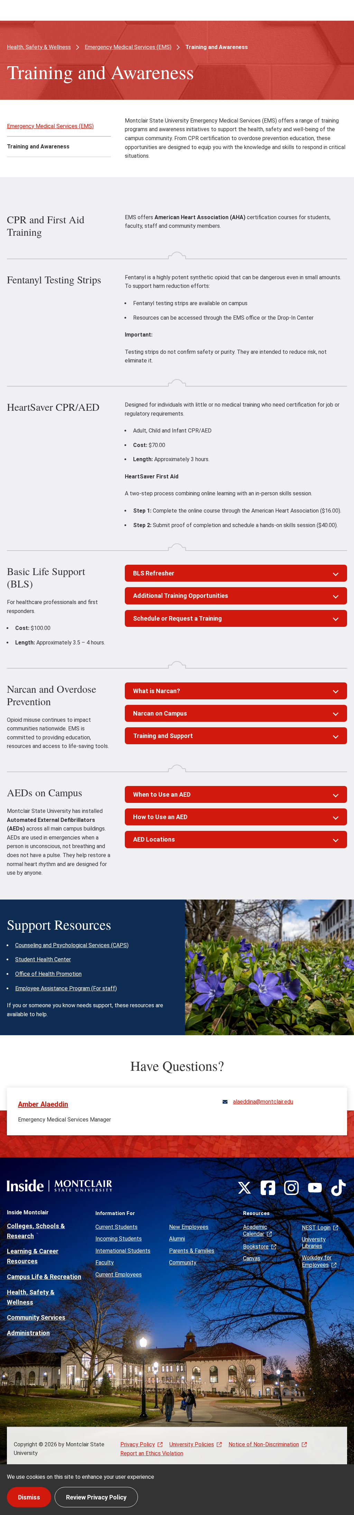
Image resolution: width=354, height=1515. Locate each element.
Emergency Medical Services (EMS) (128, 47)
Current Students (116, 1227)
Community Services (36, 1317)
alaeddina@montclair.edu (263, 1102)
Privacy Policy (137, 1444)
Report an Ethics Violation (151, 1453)
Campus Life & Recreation (44, 1276)
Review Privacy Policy (96, 1497)
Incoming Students (118, 1238)
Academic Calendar (255, 1230)
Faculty (104, 1262)
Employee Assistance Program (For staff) (66, 988)
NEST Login (316, 1227)
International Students (122, 1250)
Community (182, 1262)
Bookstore (256, 1246)
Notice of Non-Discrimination (264, 1444)
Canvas (251, 1258)
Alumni (177, 1238)
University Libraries (314, 1242)
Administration (28, 1333)
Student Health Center (43, 959)
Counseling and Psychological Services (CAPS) (72, 945)
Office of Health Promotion (48, 974)
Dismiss (29, 1497)
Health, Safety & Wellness (39, 47)
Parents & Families (191, 1250)
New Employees (188, 1227)
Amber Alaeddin (43, 1104)
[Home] (59, 1185)
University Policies (191, 1444)
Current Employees (118, 1274)
